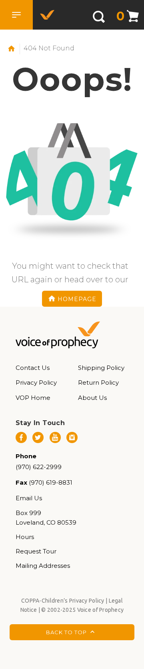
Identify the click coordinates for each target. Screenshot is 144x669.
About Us (92, 397)
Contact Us (33, 367)
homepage (77, 298)
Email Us (29, 498)
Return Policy (98, 382)
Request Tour (36, 551)
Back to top (67, 632)
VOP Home (33, 397)
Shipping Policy (101, 367)
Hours (25, 537)
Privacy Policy (36, 382)
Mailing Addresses (43, 565)
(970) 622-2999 (39, 467)
